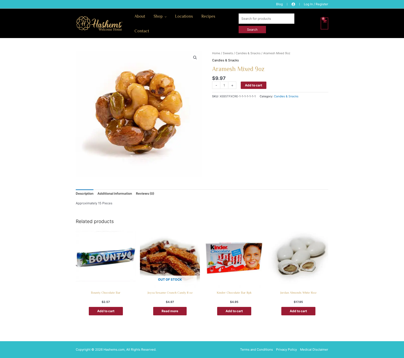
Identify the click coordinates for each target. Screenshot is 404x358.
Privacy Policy (286, 349)
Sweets (228, 53)
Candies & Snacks (248, 53)
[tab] (84, 193)
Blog (279, 4)
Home (216, 53)
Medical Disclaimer (314, 349)
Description (84, 194)
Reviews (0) (145, 194)
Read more (170, 311)
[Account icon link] (293, 4)
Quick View (105, 284)
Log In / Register (316, 4)
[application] (165, 16)
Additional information (114, 194)
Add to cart (253, 85)
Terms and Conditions (256, 349)
